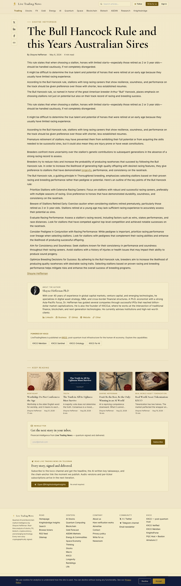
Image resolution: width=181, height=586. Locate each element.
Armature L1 (151, 540)
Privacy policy (99, 533)
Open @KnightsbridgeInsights (51, 484)
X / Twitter (127, 519)
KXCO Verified (152, 525)
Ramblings (71, 563)
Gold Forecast (72, 530)
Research (125, 10)
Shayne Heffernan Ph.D (56, 291)
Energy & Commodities (76, 537)
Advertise (97, 526)
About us (97, 519)
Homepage (44, 519)
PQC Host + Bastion (155, 536)
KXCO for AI (94, 343)
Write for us (152, 4)
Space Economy (73, 541)
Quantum (69, 10)
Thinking (70, 544)
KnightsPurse (152, 532)
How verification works (103, 522)
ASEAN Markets (73, 533)
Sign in (164, 4)
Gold (43, 10)
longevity (86, 170)
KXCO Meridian (40, 343)
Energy (52, 10)
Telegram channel (130, 523)
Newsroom (98, 541)
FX (36, 10)
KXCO (64, 337)
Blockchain (92, 10)
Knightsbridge (140, 10)
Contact (96, 530)
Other (98, 317)
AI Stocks (70, 519)
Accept (159, 581)
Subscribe (158, 442)
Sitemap (43, 537)
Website (86, 317)
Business (62, 317)
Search (42, 526)
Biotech (104, 10)
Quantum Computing (75, 522)
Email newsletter (126, 527)
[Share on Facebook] (14, 36)
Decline (145, 581)
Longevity (70, 559)
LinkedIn (49, 317)
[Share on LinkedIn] (14, 29)
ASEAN (114, 10)
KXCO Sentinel (58, 343)
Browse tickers (46, 530)
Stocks (28, 10)
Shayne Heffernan (44, 22)
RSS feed (43, 533)
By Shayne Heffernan (37, 54)
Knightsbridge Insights (49, 522)
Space (80, 10)
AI (60, 10)
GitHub (75, 317)
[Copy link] (14, 42)
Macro (69, 552)
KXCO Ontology (77, 343)
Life (67, 566)
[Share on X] (14, 22)
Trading (18, 10)
